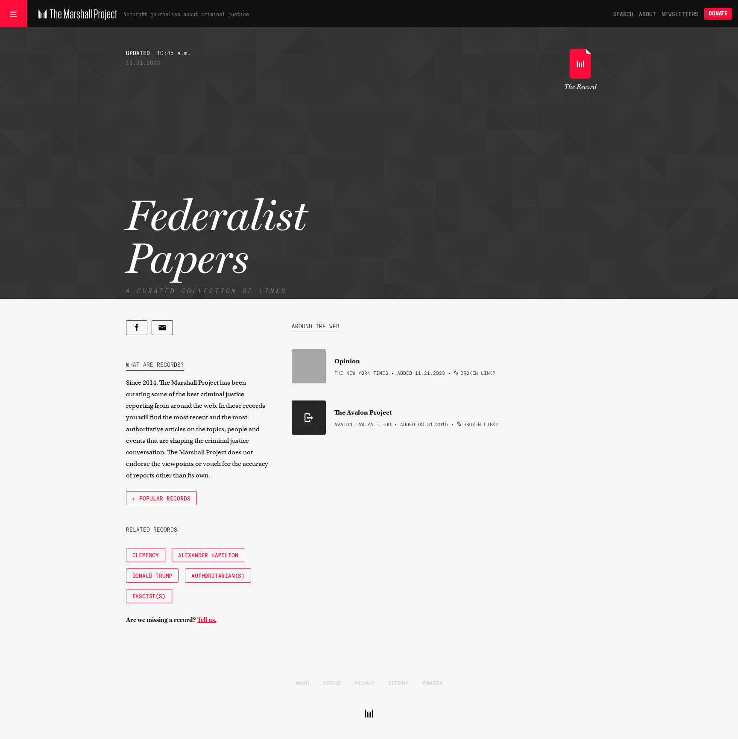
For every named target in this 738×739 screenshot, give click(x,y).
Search (623, 14)
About (647, 14)
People (332, 682)
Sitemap (398, 682)
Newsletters (680, 14)
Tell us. (207, 620)
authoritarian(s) (218, 575)
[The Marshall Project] (75, 13)
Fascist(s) (149, 596)
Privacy (364, 682)
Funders (432, 682)
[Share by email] (162, 327)
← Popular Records (161, 498)
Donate (718, 13)
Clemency (145, 555)
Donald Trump (152, 575)
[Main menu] (13, 13)
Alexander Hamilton (208, 555)
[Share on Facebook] (136, 327)
